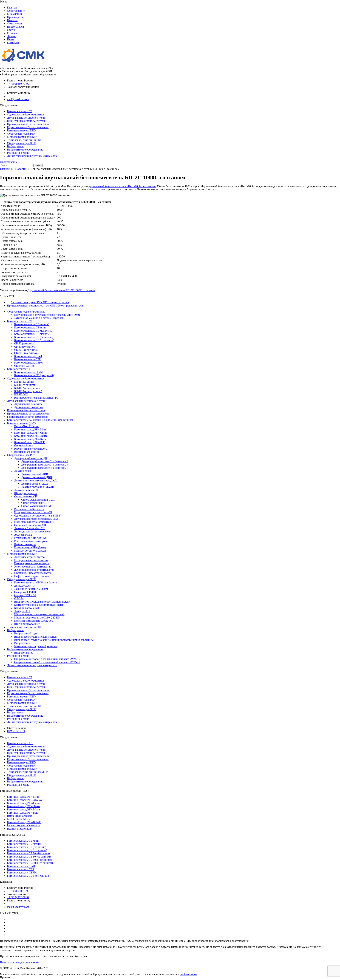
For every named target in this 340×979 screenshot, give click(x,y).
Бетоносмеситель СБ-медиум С (33, 330)
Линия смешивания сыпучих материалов (32, 155)
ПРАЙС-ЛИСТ (16, 731)
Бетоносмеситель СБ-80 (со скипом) (29, 856)
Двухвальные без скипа (28, 403)
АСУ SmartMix (23, 534)
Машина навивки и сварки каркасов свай (39, 614)
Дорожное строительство (29, 556)
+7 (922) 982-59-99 (18, 897)
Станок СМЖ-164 (25, 595)
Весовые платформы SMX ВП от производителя (40, 302)
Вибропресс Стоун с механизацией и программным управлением (54, 639)
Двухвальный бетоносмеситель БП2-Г (37, 518)
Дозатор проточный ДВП (36, 477)
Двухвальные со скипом (28, 407)
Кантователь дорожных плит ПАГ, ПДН (38, 604)
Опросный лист (23, 445)
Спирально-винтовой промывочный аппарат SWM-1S (47, 658)
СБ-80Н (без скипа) (26, 349)
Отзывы (12, 33)
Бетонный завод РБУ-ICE (29, 442)
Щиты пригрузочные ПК (29, 623)
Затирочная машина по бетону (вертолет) (39, 317)
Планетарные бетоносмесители (26, 120)
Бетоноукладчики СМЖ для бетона (35, 582)
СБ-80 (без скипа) (24, 343)
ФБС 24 (19, 598)
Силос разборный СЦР (35, 502)
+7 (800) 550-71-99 (18, 83)
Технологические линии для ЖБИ (27, 771)
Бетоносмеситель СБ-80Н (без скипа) (29, 859)
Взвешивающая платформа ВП (33, 541)
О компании (14, 13)
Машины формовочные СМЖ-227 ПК (37, 617)
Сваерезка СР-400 (25, 592)
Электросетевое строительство (32, 566)
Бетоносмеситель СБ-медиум (31, 333)
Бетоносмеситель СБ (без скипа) (33, 337)
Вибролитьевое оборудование (25, 149)
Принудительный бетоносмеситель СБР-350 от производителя (45, 305)
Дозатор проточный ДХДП (37, 486)
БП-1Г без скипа (24, 381)
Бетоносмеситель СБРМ (28, 362)
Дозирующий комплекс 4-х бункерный (44, 467)
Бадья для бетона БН (26, 607)
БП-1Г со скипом (24, 384)
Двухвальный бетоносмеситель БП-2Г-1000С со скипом (61, 290)
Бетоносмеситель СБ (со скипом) (34, 340)
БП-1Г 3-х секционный (28, 391)
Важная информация (26, 451)
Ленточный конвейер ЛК (29, 528)
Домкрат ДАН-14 (24, 585)
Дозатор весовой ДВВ (34, 474)
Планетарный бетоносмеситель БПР (36, 521)
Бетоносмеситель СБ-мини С (31, 324)
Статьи (11, 29)
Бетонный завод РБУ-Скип (30, 432)
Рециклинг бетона (18, 152)
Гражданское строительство (31, 560)
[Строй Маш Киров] (23, 62)
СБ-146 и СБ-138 (24, 365)
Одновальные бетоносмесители (26, 114)
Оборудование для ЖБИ (21, 143)
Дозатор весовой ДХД (34, 483)
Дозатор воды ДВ (24, 470)
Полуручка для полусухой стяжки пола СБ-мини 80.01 (47, 314)
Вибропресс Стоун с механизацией (35, 636)
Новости (12, 20)
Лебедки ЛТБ (22, 611)
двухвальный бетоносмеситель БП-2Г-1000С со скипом (122, 186)
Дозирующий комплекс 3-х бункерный (44, 464)
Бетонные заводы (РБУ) (21, 130)
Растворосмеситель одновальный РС (36, 397)
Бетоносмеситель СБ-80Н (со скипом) (30, 862)
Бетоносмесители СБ (19, 111)
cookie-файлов (188, 974)
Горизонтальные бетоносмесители (28, 127)
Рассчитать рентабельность (30, 448)
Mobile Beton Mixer (18, 819)
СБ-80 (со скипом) (25, 346)
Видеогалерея (15, 26)
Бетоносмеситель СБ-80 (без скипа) (28, 853)
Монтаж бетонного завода (30, 550)
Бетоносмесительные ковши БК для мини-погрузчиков (40, 419)
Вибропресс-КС (23, 643)
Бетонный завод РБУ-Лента (30, 435)
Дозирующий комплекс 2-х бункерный (44, 461)
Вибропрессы (15, 146)
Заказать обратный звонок (23, 86)
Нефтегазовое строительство (31, 576)
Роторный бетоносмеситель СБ (33, 512)
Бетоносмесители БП (20, 368)
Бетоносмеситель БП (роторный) (34, 375)
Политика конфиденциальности (19, 962)
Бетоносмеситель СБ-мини (30, 327)
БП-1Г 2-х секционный (28, 388)
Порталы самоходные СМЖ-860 (33, 620)
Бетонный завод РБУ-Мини (30, 429)
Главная (12, 7)
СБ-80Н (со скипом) (26, 352)
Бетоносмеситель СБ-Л (28, 356)
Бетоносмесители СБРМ (21, 872)
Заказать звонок (16, 894)
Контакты (13, 42)
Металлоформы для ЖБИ (22, 136)
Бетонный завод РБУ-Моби (23, 809)
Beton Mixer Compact (26, 426)
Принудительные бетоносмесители (28, 124)
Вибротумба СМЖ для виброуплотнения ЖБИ (42, 601)
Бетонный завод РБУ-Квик (30, 439)
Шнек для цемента (25, 493)
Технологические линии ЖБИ (25, 139)
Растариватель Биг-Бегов (29, 509)
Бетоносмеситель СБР (27, 359)
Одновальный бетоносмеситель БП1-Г (37, 515)
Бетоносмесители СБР (20, 869)
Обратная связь (16, 728)
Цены (10, 39)
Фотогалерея (14, 23)
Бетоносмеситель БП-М (28, 372)
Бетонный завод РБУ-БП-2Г (24, 822)
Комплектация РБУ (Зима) (30, 547)
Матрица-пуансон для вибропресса (35, 646)
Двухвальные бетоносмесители (26, 117)
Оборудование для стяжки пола (26, 311)
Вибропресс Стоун (25, 633)
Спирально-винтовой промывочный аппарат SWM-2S (47, 662)
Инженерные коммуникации (31, 563)
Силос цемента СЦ (25, 496)
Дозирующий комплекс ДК (30, 458)
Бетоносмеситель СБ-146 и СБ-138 (28, 875)
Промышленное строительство (33, 572)
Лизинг (11, 36)
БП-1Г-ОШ (21, 394)
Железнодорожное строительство (34, 569)
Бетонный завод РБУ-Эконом (24, 799)
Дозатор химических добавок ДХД (35, 480)
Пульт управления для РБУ (30, 537)
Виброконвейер (23, 652)
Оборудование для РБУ (21, 133)
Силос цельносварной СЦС (38, 499)
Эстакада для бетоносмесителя (32, 531)
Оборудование (16, 10)
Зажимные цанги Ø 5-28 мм (31, 588)
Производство (15, 17)
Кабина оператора (25, 544)
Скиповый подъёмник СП (30, 525)
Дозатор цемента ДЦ (26, 490)
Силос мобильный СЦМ (36, 505)
